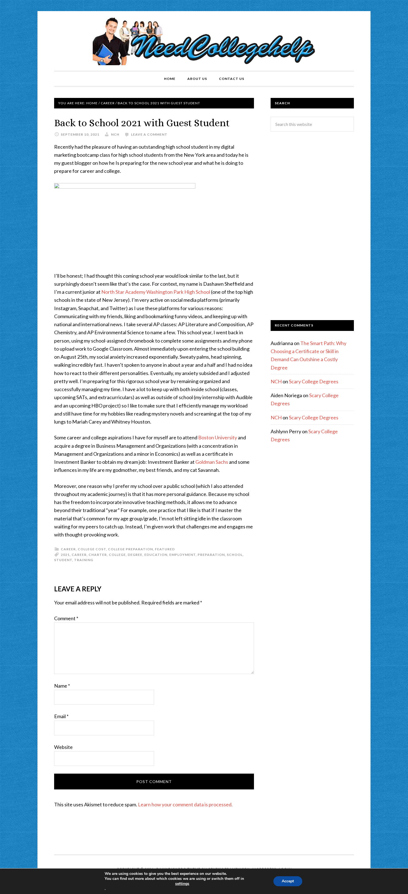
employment (182, 555)
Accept (288, 881)
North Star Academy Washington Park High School (156, 292)
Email (61, 716)
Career (68, 549)
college (117, 555)
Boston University (217, 437)
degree (135, 555)
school (235, 555)
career (79, 555)
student (63, 560)
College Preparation (130, 549)
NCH (276, 381)
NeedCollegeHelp (204, 41)
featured (165, 549)
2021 (65, 555)
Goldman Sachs (212, 462)
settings (182, 883)
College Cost (92, 549)
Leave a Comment (149, 134)
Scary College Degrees (313, 381)
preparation (211, 555)
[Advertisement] (312, 226)
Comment (66, 618)
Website (63, 747)
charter (98, 555)
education (155, 555)
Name (62, 686)
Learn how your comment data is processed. (185, 804)
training (83, 560)
